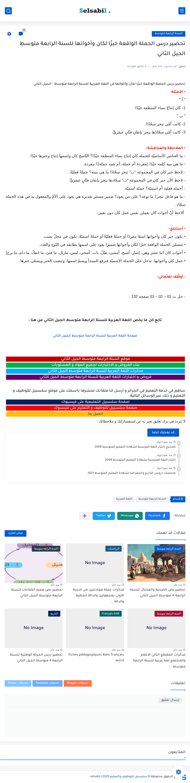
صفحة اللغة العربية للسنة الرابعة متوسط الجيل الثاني (95, 336)
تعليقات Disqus (18, 683)
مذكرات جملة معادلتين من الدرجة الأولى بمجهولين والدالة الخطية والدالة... (98, 596)
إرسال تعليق (170, 700)
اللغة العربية (124, 499)
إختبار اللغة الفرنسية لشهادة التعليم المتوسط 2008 (140, 460)
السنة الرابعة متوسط (168, 33)
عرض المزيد (15, 533)
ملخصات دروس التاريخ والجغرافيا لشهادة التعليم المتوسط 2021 (132, 473)
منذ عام (177, 584)
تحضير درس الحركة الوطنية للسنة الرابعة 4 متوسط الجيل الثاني (36, 658)
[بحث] (8, 10)
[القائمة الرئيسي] (181, 10)
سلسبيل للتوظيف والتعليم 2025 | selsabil (118, 776)
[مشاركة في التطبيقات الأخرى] (84, 516)
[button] (157, 516)
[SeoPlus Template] (184, 777)
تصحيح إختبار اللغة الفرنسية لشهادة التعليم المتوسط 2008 (135, 447)
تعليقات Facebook (47, 683)
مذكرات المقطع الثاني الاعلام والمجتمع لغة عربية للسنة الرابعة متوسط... (159, 661)
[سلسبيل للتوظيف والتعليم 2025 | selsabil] (95, 11)
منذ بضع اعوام (164, 441)
